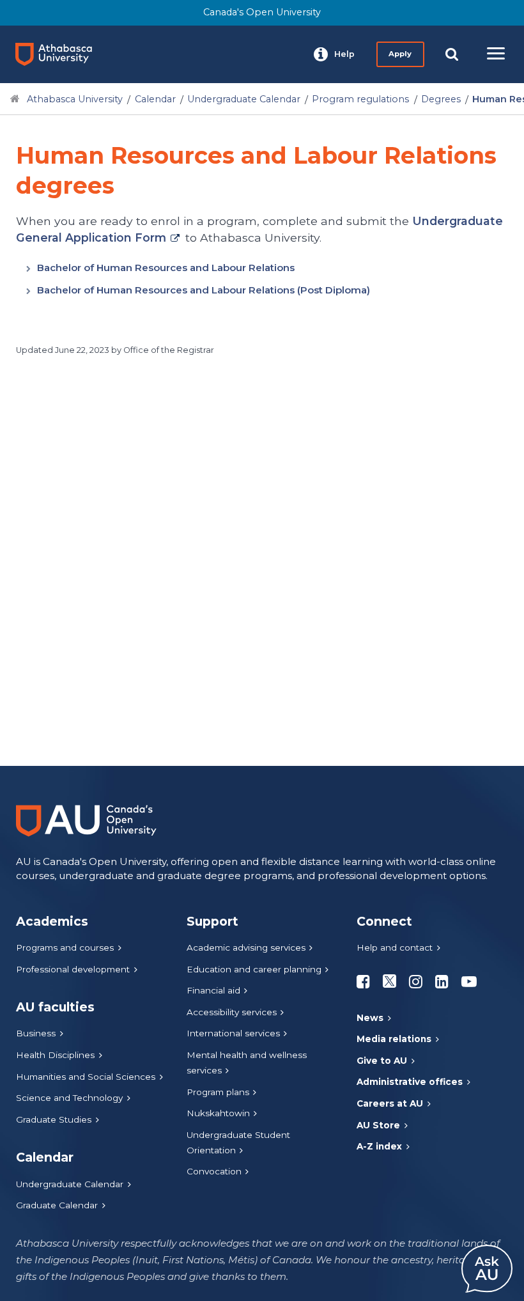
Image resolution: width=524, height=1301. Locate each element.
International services (233, 1033)
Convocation (214, 1171)
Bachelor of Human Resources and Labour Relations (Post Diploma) (203, 290)
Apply (400, 53)
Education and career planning (254, 969)
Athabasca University (75, 99)
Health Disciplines (55, 1055)
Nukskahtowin (218, 1113)
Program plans (218, 1092)
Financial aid (213, 990)
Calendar (155, 99)
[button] (334, 54)
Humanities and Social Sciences (85, 1076)
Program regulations (360, 99)
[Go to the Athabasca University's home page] (58, 54)
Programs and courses (65, 947)
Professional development (73, 969)
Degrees (441, 99)
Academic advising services (246, 947)
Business (36, 1033)
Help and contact (395, 947)
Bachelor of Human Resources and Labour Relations (166, 267)
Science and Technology (69, 1098)
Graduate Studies (53, 1119)
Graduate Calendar (57, 1205)
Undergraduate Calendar (243, 99)
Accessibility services (232, 1012)
